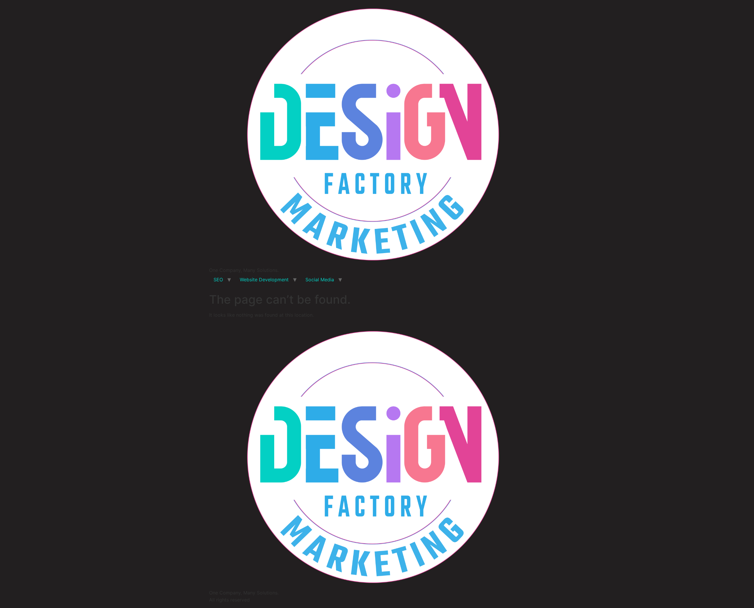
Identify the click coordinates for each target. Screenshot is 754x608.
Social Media (319, 279)
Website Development (264, 279)
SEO (218, 279)
